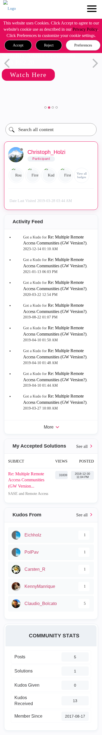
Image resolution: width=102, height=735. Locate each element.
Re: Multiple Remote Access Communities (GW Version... (26, 480)
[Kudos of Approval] (49, 175)
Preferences (83, 45)
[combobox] (51, 129)
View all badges (82, 175)
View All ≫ (51, 446)
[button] (18, 45)
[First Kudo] (65, 175)
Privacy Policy (85, 29)
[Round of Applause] (16, 175)
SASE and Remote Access (28, 494)
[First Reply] (32, 175)
